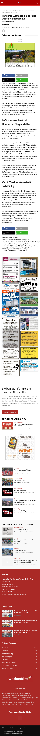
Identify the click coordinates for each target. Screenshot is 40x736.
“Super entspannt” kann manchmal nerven (22, 471)
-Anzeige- (16, 537)
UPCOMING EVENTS (21, 530)
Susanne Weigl (17, 482)
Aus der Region (18, 478)
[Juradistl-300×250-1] (20, 448)
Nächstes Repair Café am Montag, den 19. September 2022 (26, 561)
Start (3, 11)
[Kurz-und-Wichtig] (7, 492)
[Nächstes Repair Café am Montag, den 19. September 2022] (7, 562)
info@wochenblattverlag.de (16, 594)
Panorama (8, 11)
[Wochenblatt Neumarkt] (3, 30)
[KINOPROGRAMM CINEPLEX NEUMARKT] (7, 426)
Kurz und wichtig (18, 422)
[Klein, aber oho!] (7, 482)
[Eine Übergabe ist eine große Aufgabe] (7, 541)
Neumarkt (16, 468)
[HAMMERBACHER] (7, 552)
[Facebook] (20, 718)
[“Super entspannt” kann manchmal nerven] (7, 472)
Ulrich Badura (17, 474)
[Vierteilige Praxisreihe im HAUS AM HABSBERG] (7, 502)
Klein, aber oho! (19, 480)
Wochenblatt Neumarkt (12, 31)
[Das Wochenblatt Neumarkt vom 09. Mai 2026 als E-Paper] (7, 633)
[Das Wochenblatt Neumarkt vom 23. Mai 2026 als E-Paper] (7, 613)
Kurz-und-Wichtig (20, 490)
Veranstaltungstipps (19, 527)
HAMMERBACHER (20, 550)
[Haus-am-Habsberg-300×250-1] (20, 55)
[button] (8, 75)
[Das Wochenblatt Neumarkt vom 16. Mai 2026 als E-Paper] (7, 623)
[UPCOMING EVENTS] (7, 531)
